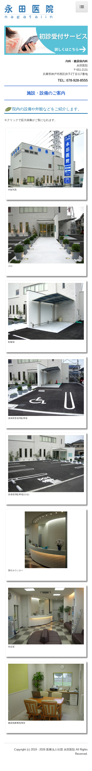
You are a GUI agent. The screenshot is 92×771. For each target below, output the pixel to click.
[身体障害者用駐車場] (46, 387)
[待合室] (46, 615)
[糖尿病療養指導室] (46, 691)
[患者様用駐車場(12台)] (46, 463)
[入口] (46, 234)
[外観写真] (46, 158)
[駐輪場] (46, 311)
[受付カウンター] (46, 539)
